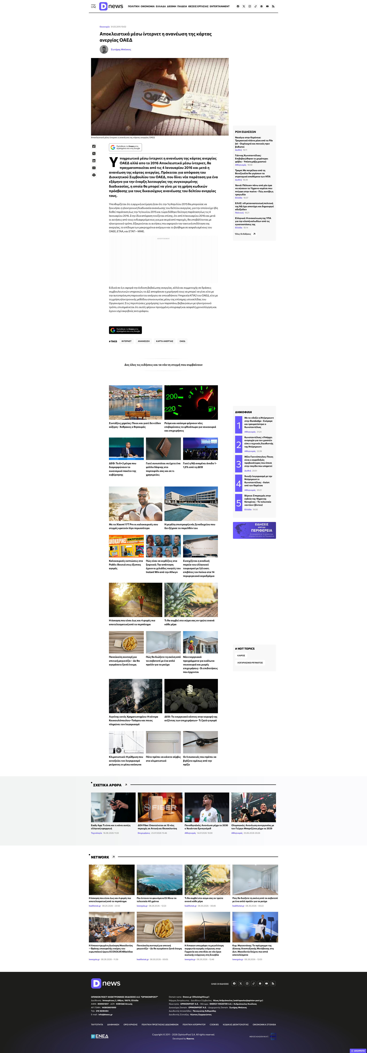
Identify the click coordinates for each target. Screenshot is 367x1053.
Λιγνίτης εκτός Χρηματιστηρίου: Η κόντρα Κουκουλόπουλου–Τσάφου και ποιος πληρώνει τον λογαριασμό (133, 720)
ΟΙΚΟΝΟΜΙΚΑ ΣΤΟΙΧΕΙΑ (264, 1024)
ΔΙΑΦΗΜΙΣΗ (113, 1024)
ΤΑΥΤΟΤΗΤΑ (97, 1024)
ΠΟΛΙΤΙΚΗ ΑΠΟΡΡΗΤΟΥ (194, 1024)
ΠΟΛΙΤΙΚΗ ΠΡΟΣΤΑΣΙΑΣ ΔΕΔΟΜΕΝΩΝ (160, 1024)
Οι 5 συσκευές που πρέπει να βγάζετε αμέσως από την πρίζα (199, 760)
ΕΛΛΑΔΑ (161, 6)
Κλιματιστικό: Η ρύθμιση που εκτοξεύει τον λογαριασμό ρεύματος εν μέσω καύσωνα (126, 760)
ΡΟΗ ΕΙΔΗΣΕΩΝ (245, 131)
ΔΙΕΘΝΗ (171, 6)
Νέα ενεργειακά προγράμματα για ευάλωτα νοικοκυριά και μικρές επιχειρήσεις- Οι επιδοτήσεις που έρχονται (200, 664)
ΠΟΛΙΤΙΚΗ (133, 6)
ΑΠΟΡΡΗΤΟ (359, 1051)
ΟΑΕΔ (182, 341)
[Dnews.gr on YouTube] (267, 6)
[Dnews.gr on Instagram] (249, 6)
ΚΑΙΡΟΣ (241, 655)
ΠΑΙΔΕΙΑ (182, 6)
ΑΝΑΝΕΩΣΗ (144, 341)
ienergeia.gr (142, 906)
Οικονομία (105, 26)
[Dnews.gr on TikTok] (255, 6)
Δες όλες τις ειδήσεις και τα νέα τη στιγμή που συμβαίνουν (163, 364)
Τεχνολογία (96, 833)
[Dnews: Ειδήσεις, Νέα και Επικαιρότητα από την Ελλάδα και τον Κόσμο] (111, 6)
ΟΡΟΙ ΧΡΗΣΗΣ (130, 1024)
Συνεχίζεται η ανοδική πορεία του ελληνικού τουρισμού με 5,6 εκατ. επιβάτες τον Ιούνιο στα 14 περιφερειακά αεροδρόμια (198, 568)
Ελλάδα (238, 197)
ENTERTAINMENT (220, 6)
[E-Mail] (94, 168)
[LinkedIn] (94, 161)
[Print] (94, 175)
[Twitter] (94, 153)
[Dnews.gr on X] (244, 6)
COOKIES (214, 1024)
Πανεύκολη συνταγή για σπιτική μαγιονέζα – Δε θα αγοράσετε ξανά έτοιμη (124, 660)
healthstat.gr (95, 906)
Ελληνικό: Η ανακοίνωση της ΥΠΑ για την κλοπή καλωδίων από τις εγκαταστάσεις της (253, 221)
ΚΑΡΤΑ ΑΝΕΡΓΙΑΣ (164, 341)
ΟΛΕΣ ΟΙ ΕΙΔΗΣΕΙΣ (220, 984)
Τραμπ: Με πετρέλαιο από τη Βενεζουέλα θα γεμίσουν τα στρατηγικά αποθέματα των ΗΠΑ (253, 173)
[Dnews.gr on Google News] (261, 6)
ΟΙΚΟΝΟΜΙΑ (148, 6)
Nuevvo (190, 1038)
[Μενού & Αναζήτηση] (93, 6)
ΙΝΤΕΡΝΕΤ (126, 341)
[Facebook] (94, 146)
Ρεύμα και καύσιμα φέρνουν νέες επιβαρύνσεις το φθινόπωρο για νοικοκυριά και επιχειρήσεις (190, 426)
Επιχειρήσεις (144, 833)
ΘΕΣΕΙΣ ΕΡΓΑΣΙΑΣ (198, 6)
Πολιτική (239, 212)
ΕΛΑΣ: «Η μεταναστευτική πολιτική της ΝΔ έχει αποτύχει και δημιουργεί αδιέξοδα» (254, 206)
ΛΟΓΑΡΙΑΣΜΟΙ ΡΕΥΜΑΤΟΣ (250, 662)
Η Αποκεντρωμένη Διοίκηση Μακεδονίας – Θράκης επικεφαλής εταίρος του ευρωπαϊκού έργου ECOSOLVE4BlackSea (111, 948)
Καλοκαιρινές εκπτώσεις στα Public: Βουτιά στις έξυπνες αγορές (126, 564)
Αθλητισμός (240, 165)
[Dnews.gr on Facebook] (238, 6)
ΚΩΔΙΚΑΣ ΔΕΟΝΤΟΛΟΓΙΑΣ (236, 1024)
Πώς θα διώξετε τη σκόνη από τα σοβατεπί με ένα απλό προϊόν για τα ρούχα (163, 660)
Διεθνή (238, 150)
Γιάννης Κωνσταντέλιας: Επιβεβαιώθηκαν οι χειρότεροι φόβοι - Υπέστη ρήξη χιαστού (251, 158)
